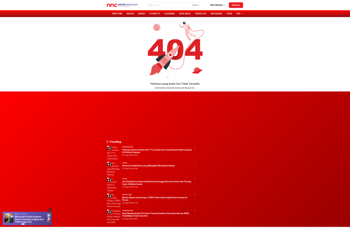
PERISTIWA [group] (117, 13)
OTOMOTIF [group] (154, 13)
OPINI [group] (229, 13)
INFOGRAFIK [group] (216, 13)
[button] (242, 14)
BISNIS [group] (141, 13)
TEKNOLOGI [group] (200, 13)
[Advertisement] (175, 115)
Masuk (236, 5)
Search (195, 5)
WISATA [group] (130, 13)
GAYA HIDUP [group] (184, 13)
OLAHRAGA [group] (169, 13)
